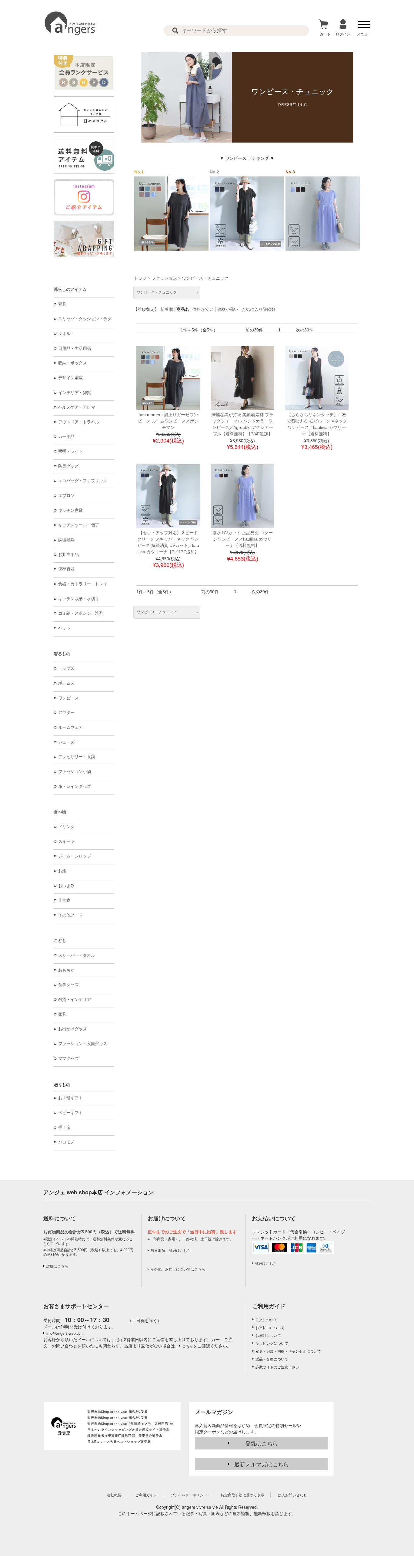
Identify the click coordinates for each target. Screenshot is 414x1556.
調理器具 (66, 540)
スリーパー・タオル (76, 955)
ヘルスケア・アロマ (76, 407)
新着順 (166, 309)
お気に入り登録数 (258, 309)
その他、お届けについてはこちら (178, 1268)
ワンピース (68, 698)
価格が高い (227, 309)
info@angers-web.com (65, 1333)
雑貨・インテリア (74, 999)
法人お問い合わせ (292, 1494)
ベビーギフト (70, 1112)
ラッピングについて (271, 1343)
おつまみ (66, 885)
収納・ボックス (72, 363)
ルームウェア (70, 727)
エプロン (66, 495)
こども (60, 940)
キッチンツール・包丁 (78, 525)
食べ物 (60, 812)
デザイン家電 (70, 378)
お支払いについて (270, 1327)
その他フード (70, 915)
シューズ (66, 742)
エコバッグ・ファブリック (82, 481)
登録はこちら (261, 1443)
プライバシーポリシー (189, 1494)
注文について (266, 1319)
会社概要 (114, 1494)
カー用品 (66, 436)
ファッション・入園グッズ (82, 1043)
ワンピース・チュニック (205, 278)
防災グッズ (68, 466)
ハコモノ (66, 1142)
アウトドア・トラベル (78, 422)
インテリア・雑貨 (74, 392)
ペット (64, 628)
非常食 (64, 900)
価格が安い (203, 309)
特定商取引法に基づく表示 (242, 1494)
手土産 (64, 1127)
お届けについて (268, 1335)
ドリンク (66, 826)
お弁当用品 (68, 554)
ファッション (164, 278)
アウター (66, 712)
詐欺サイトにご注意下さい (277, 1366)
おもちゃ (66, 970)
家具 (62, 1014)
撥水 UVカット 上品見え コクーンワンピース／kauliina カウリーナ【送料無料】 (242, 539)
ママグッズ (68, 1058)
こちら (187, 1345)
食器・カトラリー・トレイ (82, 584)
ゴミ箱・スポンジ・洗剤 (80, 613)
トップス (66, 668)
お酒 (62, 871)
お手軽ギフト (70, 1098)
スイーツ (66, 841)
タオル (64, 333)
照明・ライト (70, 451)
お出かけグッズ (72, 1029)
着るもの (62, 654)
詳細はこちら (57, 1265)
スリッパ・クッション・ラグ (85, 319)
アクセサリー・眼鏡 (76, 757)
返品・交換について (271, 1358)
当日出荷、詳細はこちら (171, 1250)
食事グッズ (68, 984)
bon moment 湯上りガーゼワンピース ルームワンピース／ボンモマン (168, 421)
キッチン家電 (70, 510)
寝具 (62, 304)
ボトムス (66, 683)
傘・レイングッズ (74, 786)
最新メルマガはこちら (261, 1464)
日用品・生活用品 (74, 348)
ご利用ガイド (268, 1306)
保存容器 (66, 569)
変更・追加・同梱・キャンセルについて (288, 1351)
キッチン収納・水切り (78, 599)
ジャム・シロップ (74, 856)
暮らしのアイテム (70, 289)
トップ (140, 278)
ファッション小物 (74, 771)
